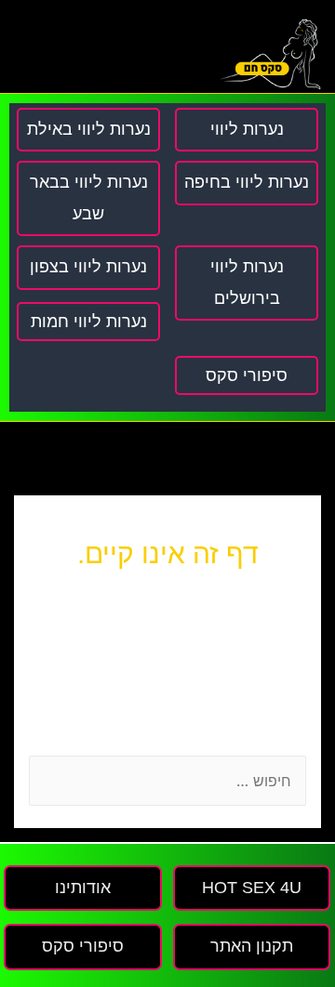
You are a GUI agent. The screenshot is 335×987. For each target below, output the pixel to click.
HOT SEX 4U (252, 887)
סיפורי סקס (247, 375)
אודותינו (83, 887)
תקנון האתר (251, 946)
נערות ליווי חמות (89, 321)
